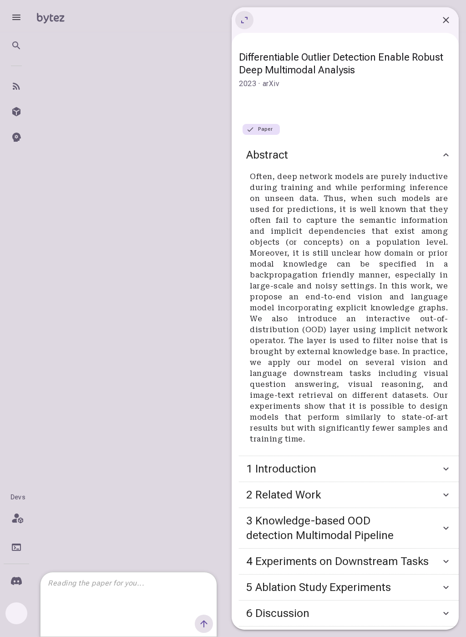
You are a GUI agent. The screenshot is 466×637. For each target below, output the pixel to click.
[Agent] (16, 137)
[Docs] (16, 547)
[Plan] (16, 518)
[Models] (16, 111)
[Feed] (16, 86)
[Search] (16, 45)
